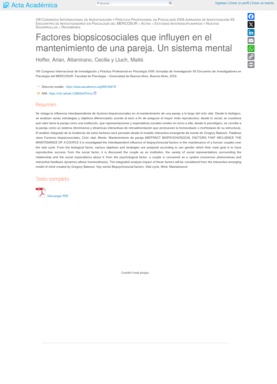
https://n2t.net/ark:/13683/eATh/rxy (71, 93)
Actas (146, 23)
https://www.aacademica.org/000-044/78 (91, 86)
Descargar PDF (58, 196)
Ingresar (221, 3)
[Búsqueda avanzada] (98, 3)
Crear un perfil (239, 3)
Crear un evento (263, 3)
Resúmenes (71, 26)
